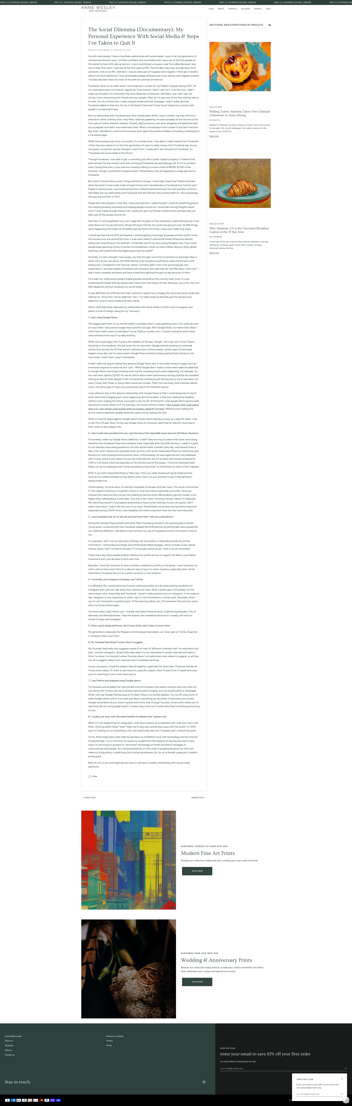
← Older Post (88, 798)
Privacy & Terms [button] (115, 1036)
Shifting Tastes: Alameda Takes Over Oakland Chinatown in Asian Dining (239, 113)
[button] (211, 9)
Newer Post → (199, 798)
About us (9, 1040)
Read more (214, 136)
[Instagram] (204, 1082)
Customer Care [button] (13, 1036)
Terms (109, 1045)
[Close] (343, 1077)
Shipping (9, 1045)
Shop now (197, 982)
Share (94, 776)
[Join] (343, 1068)
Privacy (109, 1040)
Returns (8, 1050)
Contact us (10, 1055)
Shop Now (197, 871)
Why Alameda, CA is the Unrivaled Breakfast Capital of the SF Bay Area (239, 230)
